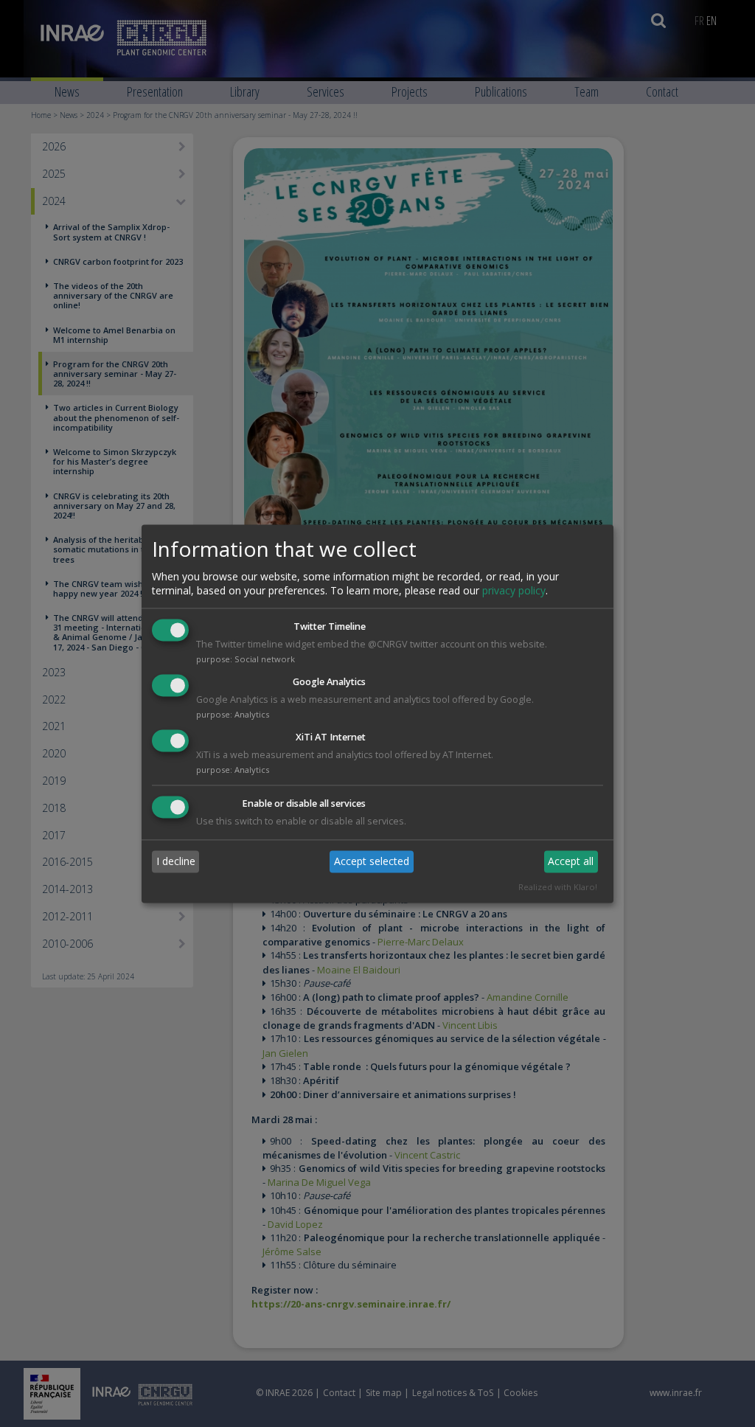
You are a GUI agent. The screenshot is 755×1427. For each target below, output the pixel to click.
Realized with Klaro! (557, 886)
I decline (175, 862)
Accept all (571, 862)
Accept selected (371, 862)
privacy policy (514, 591)
